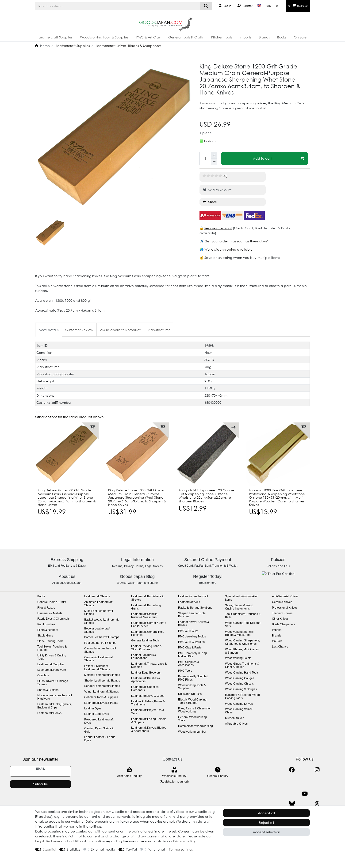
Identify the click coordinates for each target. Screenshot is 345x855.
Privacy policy (184, 841)
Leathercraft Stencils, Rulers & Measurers (144, 616)
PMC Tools (185, 670)
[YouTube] (304, 794)
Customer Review (79, 330)
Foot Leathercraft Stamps (100, 642)
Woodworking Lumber (192, 731)
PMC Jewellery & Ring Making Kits (192, 655)
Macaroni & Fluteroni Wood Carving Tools (242, 696)
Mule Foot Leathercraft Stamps (98, 613)
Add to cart (262, 158)
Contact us (172, 759)
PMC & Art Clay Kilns (191, 642)
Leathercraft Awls (189, 602)
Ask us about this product (120, 330)
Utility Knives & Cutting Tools (51, 657)
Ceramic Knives (282, 602)
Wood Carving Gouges (239, 678)
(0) (225, 175)
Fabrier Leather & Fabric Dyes (99, 739)
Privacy (129, 566)
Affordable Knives (236, 723)
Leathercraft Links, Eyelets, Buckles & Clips (54, 706)
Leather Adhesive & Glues (147, 695)
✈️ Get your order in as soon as (224, 241)
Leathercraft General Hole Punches (147, 633)
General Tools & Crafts (185, 37)
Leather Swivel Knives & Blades (193, 624)
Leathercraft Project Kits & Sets (147, 712)
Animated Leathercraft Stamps (98, 604)
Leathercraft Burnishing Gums (146, 607)
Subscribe (40, 784)
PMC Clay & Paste (190, 647)
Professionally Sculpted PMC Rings (193, 678)
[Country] (259, 6)
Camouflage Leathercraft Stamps (100, 650)
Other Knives (280, 618)
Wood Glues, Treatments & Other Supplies (242, 665)
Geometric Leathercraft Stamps (98, 659)
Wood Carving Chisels (239, 683)
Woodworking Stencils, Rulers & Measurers (239, 633)
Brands (264, 37)
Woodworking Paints (238, 658)
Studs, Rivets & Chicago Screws (52, 683)
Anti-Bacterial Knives (285, 596)
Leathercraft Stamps (97, 596)
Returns (117, 566)
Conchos (43, 675)
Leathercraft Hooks (49, 713)
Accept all (266, 813)
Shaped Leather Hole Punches (192, 615)
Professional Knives (284, 607)
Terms (139, 566)
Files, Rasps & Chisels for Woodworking (194, 710)
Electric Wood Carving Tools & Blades (192, 701)
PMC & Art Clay (148, 37)
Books (281, 37)
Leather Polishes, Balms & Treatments (148, 703)
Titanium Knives (282, 613)
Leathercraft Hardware (51, 669)
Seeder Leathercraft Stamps (102, 686)
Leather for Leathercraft (193, 596)
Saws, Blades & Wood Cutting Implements (239, 607)
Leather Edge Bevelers (146, 672)
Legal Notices (154, 566)
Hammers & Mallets (49, 613)
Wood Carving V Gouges (241, 689)
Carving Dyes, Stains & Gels (99, 730)
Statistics (73, 849)
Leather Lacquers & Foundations (143, 657)
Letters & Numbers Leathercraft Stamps (97, 668)
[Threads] (317, 804)
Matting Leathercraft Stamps (102, 675)
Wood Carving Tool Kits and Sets (243, 624)
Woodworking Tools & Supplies (104, 37)
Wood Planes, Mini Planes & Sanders (242, 651)
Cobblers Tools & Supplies (101, 697)
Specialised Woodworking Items (241, 598)
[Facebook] (292, 770)
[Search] (206, 6)
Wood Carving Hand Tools (242, 672)
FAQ (287, 566)
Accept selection (266, 832)
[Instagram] (317, 770)
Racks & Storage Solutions (195, 607)
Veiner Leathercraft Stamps (101, 691)
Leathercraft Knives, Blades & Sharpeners (128, 45)
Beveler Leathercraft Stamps (97, 630)
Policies (272, 566)
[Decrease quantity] (214, 161)
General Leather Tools (145, 640)
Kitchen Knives (234, 718)
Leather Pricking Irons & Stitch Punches (146, 648)
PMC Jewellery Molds (192, 636)
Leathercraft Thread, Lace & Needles (149, 665)
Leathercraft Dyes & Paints (101, 702)
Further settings (181, 849)
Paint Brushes (46, 624)
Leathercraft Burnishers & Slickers (147, 598)
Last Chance (280, 646)
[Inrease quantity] (214, 155)
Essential (49, 849)
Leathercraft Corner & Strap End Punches (148, 624)
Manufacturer (158, 330)
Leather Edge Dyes (96, 714)
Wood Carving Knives (239, 703)
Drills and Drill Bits (190, 694)
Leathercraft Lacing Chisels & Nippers (148, 721)
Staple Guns (45, 635)
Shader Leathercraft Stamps (102, 680)
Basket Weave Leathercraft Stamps (101, 621)
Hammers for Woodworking (195, 726)
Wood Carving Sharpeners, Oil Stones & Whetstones (242, 642)
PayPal (131, 849)
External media (103, 849)
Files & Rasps (46, 607)
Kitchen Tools (221, 37)
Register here (207, 582)
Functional (156, 849)
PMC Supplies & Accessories (188, 664)
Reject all (266, 822)
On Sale (300, 37)
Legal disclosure (47, 841)
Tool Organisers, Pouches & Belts (243, 616)
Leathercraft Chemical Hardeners (145, 689)
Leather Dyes (92, 708)
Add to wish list (219, 190)
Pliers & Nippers (47, 630)
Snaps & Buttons (47, 690)
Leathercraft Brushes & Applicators (145, 680)
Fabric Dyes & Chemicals (53, 618)
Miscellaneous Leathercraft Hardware (54, 697)
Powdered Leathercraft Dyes (98, 721)
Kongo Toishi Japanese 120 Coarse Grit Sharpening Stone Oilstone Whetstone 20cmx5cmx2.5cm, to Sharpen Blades (206, 495)
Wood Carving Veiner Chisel (238, 711)
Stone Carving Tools (50, 641)
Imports (245, 37)
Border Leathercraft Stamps (101, 637)
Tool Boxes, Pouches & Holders (52, 648)
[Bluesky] (292, 804)
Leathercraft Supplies (55, 37)
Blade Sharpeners (283, 624)
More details (48, 330)
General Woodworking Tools (192, 719)
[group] (137, 454)
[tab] (48, 329)
